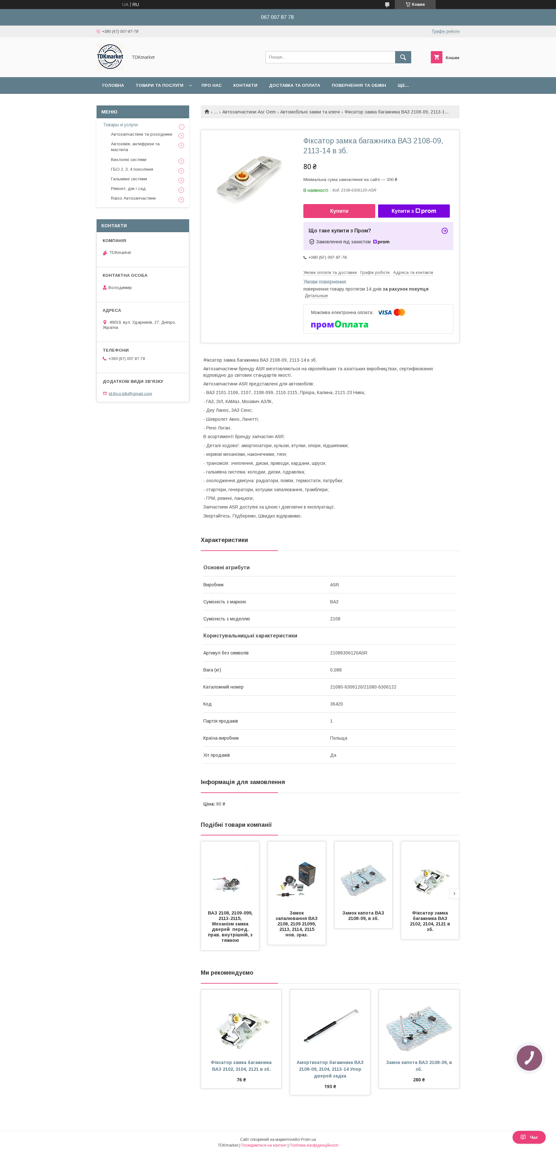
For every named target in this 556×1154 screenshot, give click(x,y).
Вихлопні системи (128, 159)
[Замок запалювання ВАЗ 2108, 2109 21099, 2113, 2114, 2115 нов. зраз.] (297, 874)
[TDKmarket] (110, 68)
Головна (113, 85)
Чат (534, 1137)
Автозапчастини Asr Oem (249, 111)
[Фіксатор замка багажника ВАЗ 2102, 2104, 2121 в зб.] (430, 874)
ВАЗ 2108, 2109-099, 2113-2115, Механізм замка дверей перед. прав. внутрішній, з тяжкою (231, 926)
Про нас (211, 85)
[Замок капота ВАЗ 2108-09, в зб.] (364, 874)
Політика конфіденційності (314, 1145)
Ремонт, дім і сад (128, 188)
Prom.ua (308, 1139)
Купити (339, 211)
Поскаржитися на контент (264, 1145)
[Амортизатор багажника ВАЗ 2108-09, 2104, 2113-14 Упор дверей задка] (330, 1022)
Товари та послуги (159, 85)
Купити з (403, 211)
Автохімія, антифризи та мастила (135, 146)
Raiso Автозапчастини (133, 198)
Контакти (245, 85)
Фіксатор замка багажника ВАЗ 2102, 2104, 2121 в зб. (430, 921)
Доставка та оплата (294, 85)
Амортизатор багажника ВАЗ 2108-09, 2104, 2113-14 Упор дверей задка (331, 1069)
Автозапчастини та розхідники (141, 134)
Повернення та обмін (359, 85)
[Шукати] (403, 57)
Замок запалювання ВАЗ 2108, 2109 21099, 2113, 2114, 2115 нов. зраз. (297, 923)
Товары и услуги (120, 124)
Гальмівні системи (129, 178)
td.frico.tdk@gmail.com (130, 393)
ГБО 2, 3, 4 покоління (132, 169)
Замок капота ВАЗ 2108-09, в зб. (363, 915)
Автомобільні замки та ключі (310, 111)
